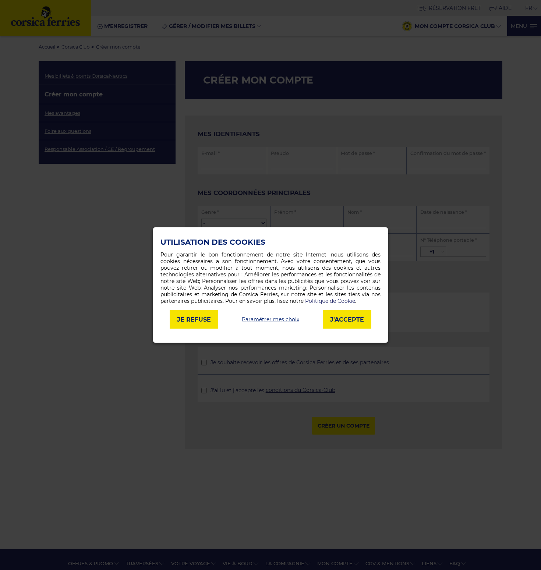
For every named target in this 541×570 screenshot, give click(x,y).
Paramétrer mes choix (270, 319)
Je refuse (194, 319)
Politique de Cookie (330, 301)
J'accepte (347, 319)
